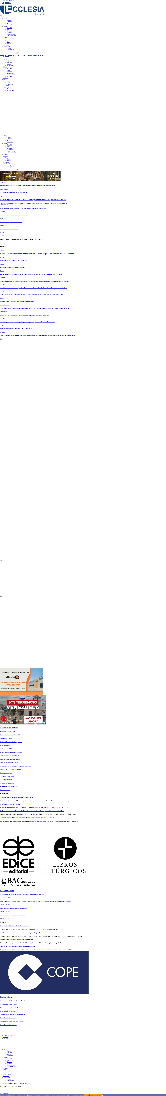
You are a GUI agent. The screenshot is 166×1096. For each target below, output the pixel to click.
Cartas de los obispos (9, 728)
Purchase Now (4, 1093)
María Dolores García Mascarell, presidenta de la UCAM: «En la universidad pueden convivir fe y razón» (31, 274)
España (2, 196)
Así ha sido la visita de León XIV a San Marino (14, 260)
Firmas (2, 218)
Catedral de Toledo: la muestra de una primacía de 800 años (17, 946)
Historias (2, 291)
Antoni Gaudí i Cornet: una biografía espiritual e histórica (17, 301)
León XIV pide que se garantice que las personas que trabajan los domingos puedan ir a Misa (27, 322)
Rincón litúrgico (7, 997)
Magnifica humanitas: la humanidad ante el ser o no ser (16, 328)
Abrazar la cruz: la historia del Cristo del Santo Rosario (16, 797)
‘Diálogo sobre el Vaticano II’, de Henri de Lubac (14, 192)
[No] (102, 1095)
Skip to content (4, 0)
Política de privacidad (95, 1095)
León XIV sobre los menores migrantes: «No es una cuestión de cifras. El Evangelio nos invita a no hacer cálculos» (33, 288)
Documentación (7, 890)
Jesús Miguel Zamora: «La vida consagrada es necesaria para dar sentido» (33, 199)
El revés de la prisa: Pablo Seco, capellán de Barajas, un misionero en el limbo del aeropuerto (27, 817)
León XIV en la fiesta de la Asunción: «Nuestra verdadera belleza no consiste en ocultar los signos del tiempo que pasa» (35, 281)
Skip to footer (12, 0)
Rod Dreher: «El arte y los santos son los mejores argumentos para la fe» (21, 933)
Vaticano (6, 204)
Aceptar (87, 1095)
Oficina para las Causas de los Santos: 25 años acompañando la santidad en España (24, 315)
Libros (6, 189)
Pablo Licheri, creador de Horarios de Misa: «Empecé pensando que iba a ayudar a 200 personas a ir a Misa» (32, 294)
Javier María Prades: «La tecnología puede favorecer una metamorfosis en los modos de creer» (27, 185)
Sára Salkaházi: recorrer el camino (10, 804)
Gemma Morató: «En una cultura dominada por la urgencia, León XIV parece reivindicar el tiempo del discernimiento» (35, 308)
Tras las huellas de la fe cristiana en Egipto (12, 267)
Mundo (2, 250)
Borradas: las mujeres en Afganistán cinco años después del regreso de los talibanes (37, 254)
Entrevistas (3, 182)
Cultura (2, 189)
